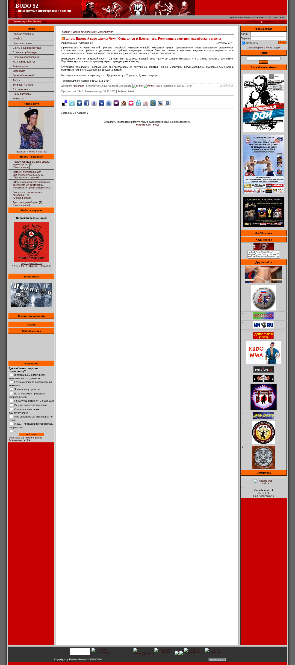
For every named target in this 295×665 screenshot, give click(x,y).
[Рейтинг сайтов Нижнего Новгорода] (177, 654)
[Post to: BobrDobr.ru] (123, 102)
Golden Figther (21, 197)
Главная (65, 31)
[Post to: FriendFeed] (108, 102)
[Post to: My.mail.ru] (153, 102)
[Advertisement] (263, 573)
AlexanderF (79, 85)
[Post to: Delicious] (64, 102)
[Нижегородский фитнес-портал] (265, 329)
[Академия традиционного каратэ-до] (266, 468)
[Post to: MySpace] (101, 102)
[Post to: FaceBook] (86, 102)
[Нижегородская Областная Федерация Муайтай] (266, 309)
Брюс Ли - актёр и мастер (31, 151)
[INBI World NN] (265, 338)
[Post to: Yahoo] (116, 102)
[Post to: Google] (94, 102)
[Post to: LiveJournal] (160, 102)
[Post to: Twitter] (72, 102)
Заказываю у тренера (27, 389)
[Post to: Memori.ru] (131, 102)
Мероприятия (105, 31)
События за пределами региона (31, 187)
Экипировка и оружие (25, 177)
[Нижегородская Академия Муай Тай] (266, 443)
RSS (44, 21)
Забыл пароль (255, 47)
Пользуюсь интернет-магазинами (34, 400)
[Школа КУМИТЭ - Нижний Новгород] (265, 418)
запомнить (251, 42)
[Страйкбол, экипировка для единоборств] (31, 305)
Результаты (16, 437)
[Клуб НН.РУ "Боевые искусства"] (265, 327)
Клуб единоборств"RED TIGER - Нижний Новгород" (31, 264)
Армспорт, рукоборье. (25, 202)
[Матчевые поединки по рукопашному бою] (263, 131)
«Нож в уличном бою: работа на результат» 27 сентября (31, 183)
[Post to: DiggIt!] (79, 102)
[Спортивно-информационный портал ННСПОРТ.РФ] (265, 318)
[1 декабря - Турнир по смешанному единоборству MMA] (263, 193)
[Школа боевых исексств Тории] (266, 409)
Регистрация (270, 21)
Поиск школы (21, 167)
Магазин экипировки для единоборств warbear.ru (27, 173)
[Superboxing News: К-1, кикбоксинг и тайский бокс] (265, 282)
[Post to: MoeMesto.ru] (138, 102)
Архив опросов (33, 437)
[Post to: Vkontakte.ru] (167, 102)
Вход (281, 21)
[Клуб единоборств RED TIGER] (31, 260)
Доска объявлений (84, 31)
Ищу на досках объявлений (30, 405)
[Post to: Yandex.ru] (145, 102)
